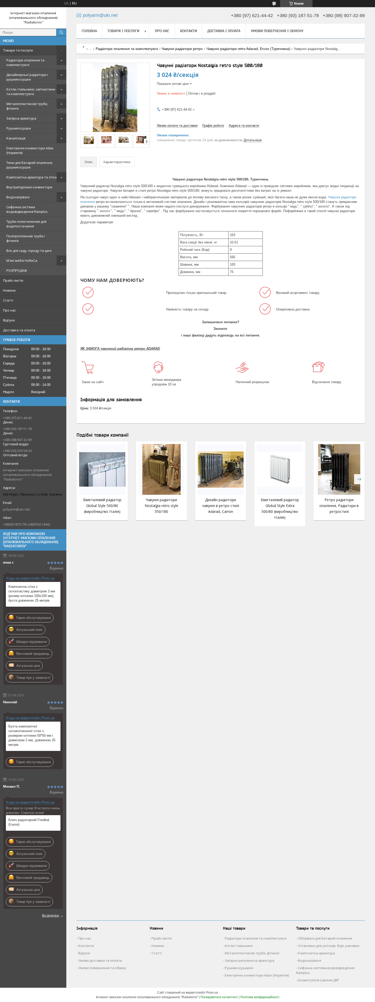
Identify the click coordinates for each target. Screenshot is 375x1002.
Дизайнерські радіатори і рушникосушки (27, 77)
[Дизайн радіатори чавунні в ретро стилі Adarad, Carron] (221, 469)
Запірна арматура (21, 118)
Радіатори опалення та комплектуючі (25, 62)
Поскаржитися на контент (219, 997)
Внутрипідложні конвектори (29, 187)
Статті (8, 300)
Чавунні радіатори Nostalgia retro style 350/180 (161, 505)
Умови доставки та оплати (100, 960)
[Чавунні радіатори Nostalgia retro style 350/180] (161, 469)
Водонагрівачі (18, 197)
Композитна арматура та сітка (31, 177)
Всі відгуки (50, 915)
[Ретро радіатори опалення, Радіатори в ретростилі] (339, 469)
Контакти (188, 31)
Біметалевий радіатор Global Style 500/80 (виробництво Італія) (102, 505)
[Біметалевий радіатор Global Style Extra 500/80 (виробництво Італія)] (280, 469)
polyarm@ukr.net (16, 509)
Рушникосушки (18, 128)
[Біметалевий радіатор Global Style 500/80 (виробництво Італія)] (102, 469)
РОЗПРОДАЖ (16, 270)
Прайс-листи (13, 280)
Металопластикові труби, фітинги (27, 106)
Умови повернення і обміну (277, 31)
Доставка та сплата (19, 330)
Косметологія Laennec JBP (318, 980)
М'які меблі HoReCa (21, 260)
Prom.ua (212, 992)
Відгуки (9, 320)
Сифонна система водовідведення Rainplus (27, 209)
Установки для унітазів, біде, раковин (328, 945)
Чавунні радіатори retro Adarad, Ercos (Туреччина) (248, 49)
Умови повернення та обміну (102, 968)
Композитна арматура (316, 953)
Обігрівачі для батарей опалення (325, 938)
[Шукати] (61, 32)
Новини (9, 290)
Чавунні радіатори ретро (182, 49)
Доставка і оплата (223, 31)
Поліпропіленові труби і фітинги (25, 238)
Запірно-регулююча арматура (249, 960)
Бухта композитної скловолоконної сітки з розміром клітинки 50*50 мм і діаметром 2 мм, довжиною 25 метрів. (31, 735)
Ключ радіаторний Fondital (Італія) (28, 822)
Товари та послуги (18, 50)
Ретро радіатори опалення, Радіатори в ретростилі (339, 505)
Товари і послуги (123, 31)
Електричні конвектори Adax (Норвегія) (30, 150)
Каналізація (16, 138)
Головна (89, 31)
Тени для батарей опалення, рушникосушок (29, 165)
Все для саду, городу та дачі (29, 250)
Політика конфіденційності (259, 997)
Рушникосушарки (239, 968)
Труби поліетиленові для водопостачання (26, 223)
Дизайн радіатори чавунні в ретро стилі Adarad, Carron (220, 505)
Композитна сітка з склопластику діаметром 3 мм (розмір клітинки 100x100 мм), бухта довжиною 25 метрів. (31, 593)
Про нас (9, 310)
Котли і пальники (239, 945)
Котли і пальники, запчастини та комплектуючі (30, 91)
